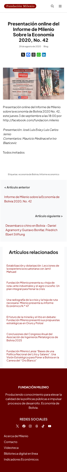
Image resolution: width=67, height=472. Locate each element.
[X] (23, 55)
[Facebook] (28, 55)
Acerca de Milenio (16, 436)
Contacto (10, 442)
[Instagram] (30, 426)
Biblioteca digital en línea (21, 453)
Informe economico (49, 174)
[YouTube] (50, 426)
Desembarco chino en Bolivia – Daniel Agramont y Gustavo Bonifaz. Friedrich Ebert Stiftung (31, 230)
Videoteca (11, 447)
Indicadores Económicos (21, 459)
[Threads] (33, 55)
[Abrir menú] (60, 6)
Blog (46, 46)
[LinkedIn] (44, 55)
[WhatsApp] (38, 55)
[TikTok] (43, 426)
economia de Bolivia (28, 174)
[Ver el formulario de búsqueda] (52, 6)
